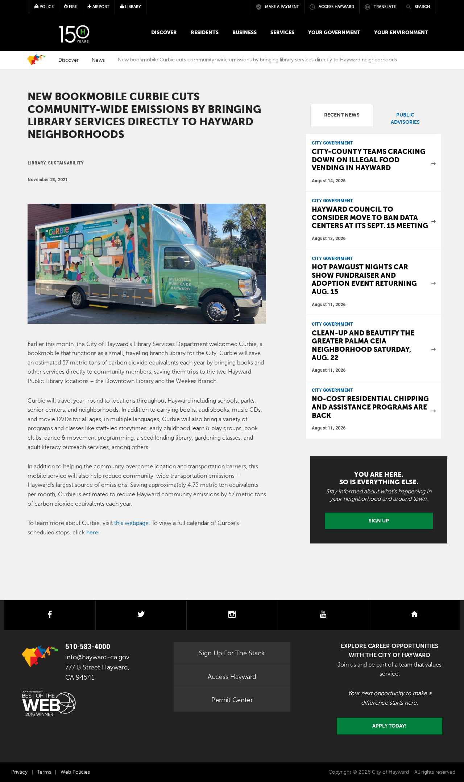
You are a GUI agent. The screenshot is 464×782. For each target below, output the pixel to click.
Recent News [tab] (342, 115)
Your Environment (401, 32)
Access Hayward (232, 676)
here (92, 532)
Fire (72, 6)
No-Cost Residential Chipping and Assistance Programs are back (370, 407)
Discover (164, 32)
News (98, 60)
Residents (205, 32)
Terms (44, 772)
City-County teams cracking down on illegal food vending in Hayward (369, 160)
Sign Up (379, 521)
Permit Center (232, 700)
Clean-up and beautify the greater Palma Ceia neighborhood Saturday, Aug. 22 (363, 345)
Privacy (19, 772)
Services (282, 32)
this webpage (131, 523)
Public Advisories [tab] (405, 118)
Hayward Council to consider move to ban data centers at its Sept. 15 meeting (370, 217)
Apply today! (389, 726)
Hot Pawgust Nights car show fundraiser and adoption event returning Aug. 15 (364, 279)
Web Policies (75, 772)
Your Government (334, 32)
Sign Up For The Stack (232, 653)
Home (36, 60)
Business (244, 32)
